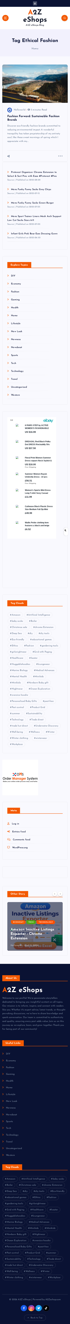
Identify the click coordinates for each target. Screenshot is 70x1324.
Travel (14, 379)
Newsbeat (16, 347)
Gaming (15, 300)
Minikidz (16, 683)
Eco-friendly (18, 639)
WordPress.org (20, 847)
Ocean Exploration (40, 689)
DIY (13, 276)
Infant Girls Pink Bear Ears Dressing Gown (34, 234)
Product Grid (38, 707)
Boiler (34, 621)
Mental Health (19, 676)
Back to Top (36, 1318)
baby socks (17, 621)
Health (14, 307)
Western (15, 395)
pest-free (48, 701)
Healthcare (17, 658)
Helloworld (19, 110)
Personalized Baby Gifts (24, 701)
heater (34, 658)
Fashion (15, 292)
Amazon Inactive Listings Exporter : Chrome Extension (32, 934)
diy (30, 633)
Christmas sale (19, 627)
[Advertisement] (27, 560)
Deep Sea (17, 633)
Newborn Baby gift (38, 683)
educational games (42, 639)
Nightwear (17, 689)
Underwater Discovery (46, 726)
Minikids (39, 676)
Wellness (35, 732)
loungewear (44, 664)
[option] (35, 926)
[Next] (60, 893)
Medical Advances (44, 670)
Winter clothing (20, 738)
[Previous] (54, 893)
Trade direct (37, 720)
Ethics (15, 646)
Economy (16, 284)
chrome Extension (44, 627)
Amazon (16, 615)
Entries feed (19, 832)
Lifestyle (16, 323)
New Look (16, 331)
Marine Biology (20, 670)
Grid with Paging (43, 652)
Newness (16, 339)
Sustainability (35, 713)
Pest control (18, 707)
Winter (51, 732)
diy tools (44, 633)
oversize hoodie (20, 695)
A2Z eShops (22, 990)
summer (16, 713)
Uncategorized (19, 387)
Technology (17, 371)
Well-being (17, 732)
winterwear (41, 738)
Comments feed (21, 840)
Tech (13, 363)
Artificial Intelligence (39, 615)
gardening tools (50, 646)
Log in (15, 824)
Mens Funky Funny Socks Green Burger (32, 203)
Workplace (17, 744)
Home (35, 49)
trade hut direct (20, 726)
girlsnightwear (19, 652)
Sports (14, 355)
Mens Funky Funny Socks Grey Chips (31, 189)
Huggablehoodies (21, 664)
